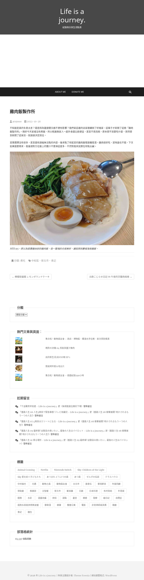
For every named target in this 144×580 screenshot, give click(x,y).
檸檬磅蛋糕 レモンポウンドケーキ (31, 276)
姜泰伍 (88, 484)
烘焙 (54, 498)
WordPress (111, 575)
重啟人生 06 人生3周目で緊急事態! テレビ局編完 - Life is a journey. (54, 412)
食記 (53, 260)
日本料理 (93, 491)
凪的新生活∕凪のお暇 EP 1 (57, 357)
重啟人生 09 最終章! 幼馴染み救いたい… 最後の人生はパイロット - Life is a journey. (62, 430)
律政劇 (21, 491)
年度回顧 (116, 484)
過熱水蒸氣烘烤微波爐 (28, 505)
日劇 (81, 491)
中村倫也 (22, 484)
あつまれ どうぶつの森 (57, 477)
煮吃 (22, 260)
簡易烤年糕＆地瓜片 (54, 366)
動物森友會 (62, 484)
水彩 (30, 498)
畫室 (75, 498)
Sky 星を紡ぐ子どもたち (29, 477)
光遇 (34, 484)
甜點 (65, 498)
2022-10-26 (33, 121)
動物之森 (46, 484)
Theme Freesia (82, 575)
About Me (60, 91)
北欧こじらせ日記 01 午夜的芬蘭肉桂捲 (110, 276)
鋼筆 (59, 505)
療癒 (85, 498)
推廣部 (33, 491)
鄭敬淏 (48, 505)
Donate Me (78, 91)
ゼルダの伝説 (93, 477)
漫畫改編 (42, 498)
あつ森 (77, 477)
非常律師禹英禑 (99, 505)
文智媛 (45, 491)
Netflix (44, 470)
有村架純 (108, 491)
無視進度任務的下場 (71, 406)
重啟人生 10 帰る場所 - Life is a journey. (41, 440)
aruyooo (17, 121)
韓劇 (114, 505)
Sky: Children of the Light (90, 470)
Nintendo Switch (62, 470)
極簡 (20, 498)
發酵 (95, 498)
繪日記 (106, 498)
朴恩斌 (121, 491)
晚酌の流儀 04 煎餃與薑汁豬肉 (60, 348)
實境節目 (102, 484)
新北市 (45, 260)
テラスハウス (111, 477)
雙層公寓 (71, 505)
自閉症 (119, 498)
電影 (83, 505)
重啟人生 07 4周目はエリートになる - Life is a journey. (48, 421)
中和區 (35, 260)
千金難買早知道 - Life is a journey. (38, 406)
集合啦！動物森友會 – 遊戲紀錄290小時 (64, 375)
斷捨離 (70, 491)
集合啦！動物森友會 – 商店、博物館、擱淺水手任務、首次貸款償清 (77, 339)
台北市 (76, 484)
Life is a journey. (72, 15)
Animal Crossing (26, 470)
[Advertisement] (72, 61)
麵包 (30, 512)
